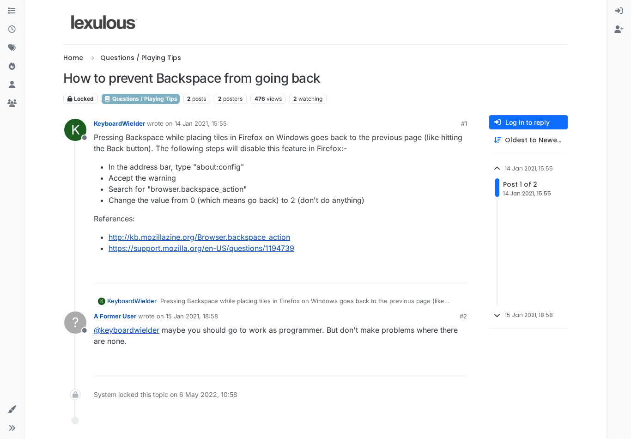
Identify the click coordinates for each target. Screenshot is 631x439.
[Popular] (12, 66)
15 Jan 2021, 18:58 (192, 316)
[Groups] (12, 103)
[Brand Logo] (104, 22)
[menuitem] (619, 11)
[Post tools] (459, 272)
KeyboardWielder (119, 123)
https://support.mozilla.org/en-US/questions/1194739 (201, 248)
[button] (12, 409)
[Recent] (12, 29)
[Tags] (12, 48)
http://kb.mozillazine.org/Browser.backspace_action (199, 237)
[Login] (619, 11)
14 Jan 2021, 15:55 (201, 123)
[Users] (12, 85)
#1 (464, 123)
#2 (463, 316)
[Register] (619, 29)
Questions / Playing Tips (144, 98)
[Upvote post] (424, 272)
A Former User (115, 316)
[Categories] (12, 11)
